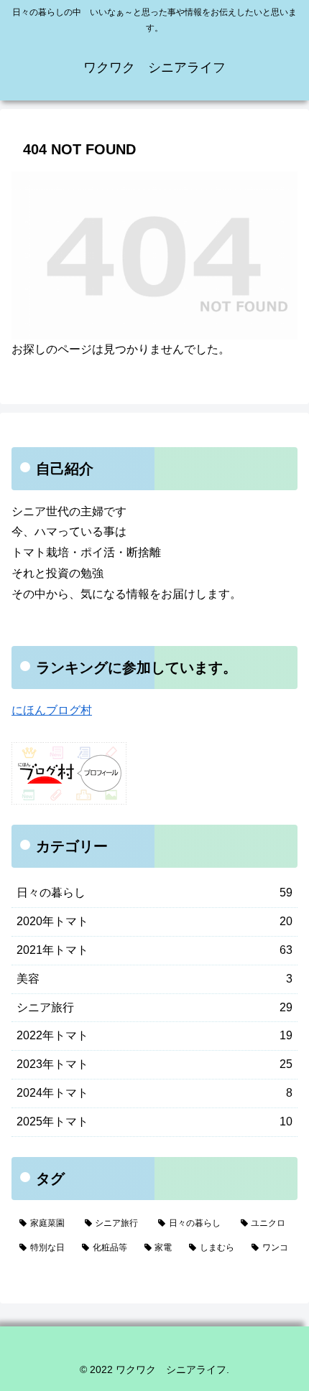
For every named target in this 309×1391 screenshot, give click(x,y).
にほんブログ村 (51, 710)
